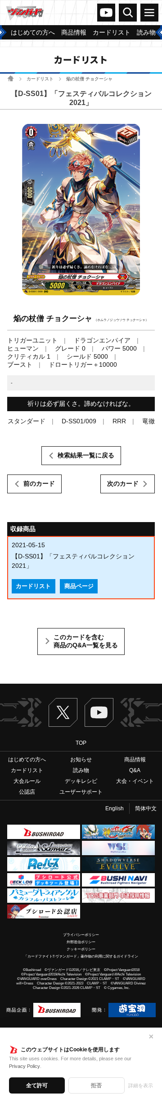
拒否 (96, 1085)
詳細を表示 (140, 1085)
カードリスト (40, 78)
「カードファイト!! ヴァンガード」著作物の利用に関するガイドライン (81, 956)
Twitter (63, 712)
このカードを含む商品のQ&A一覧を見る (86, 641)
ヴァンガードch (106, 13)
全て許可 (37, 1085)
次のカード (123, 483)
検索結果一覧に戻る (86, 455)
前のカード (39, 483)
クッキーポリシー (81, 949)
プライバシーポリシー (81, 935)
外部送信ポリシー (81, 942)
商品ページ (79, 586)
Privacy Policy (24, 1066)
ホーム (10, 78)
